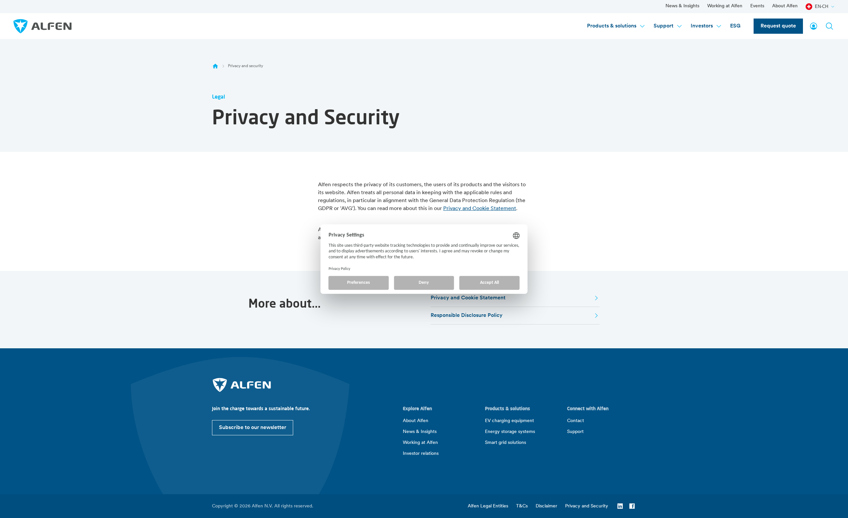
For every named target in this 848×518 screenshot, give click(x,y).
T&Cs (522, 506)
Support (663, 26)
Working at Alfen (724, 6)
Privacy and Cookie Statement (479, 208)
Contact (575, 420)
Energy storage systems (510, 431)
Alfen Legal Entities (488, 506)
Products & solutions (611, 26)
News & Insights (682, 6)
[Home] (215, 66)
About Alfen (785, 6)
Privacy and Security (586, 506)
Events (757, 6)
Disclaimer (546, 506)
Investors (702, 26)
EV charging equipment (509, 420)
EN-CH (821, 6)
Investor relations (421, 453)
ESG (735, 26)
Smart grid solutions (505, 442)
